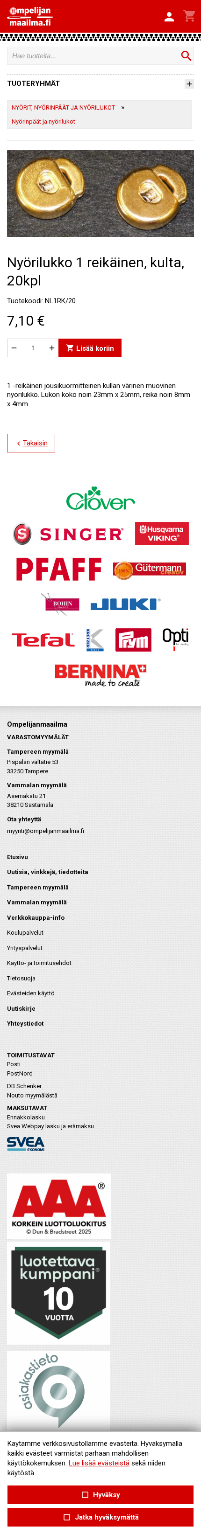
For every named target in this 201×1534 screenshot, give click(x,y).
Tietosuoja (21, 978)
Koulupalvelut (25, 932)
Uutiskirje (21, 1008)
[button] (169, 17)
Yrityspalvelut (25, 947)
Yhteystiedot (25, 1023)
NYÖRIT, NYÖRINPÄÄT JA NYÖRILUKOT (63, 107)
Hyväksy (100, 1495)
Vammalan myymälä (37, 902)
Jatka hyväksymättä (100, 1517)
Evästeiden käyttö (31, 993)
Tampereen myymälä (38, 887)
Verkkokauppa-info (36, 917)
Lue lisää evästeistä (99, 1463)
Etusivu (17, 857)
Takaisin (31, 443)
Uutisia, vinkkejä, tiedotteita (47, 871)
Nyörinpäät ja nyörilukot (43, 121)
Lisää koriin (90, 348)
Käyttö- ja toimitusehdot (39, 962)
